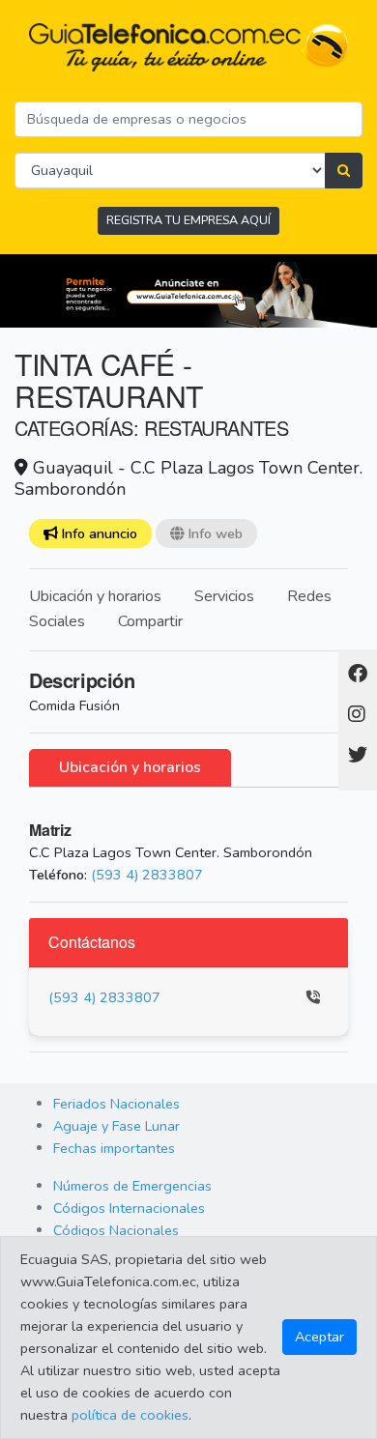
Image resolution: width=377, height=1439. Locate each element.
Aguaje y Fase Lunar (116, 1126)
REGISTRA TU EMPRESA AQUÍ (188, 220)
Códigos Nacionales (116, 1230)
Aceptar (319, 1336)
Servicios (224, 596)
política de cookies (130, 1415)
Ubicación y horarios (95, 596)
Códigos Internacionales (129, 1208)
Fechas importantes (114, 1148)
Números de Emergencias (132, 1185)
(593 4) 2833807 (147, 874)
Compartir (150, 621)
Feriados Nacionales (116, 1103)
